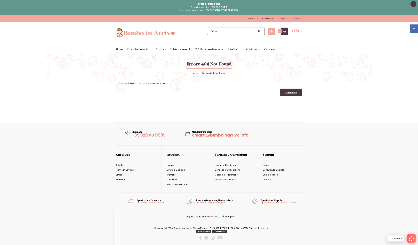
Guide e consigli (271, 174)
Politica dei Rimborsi (225, 179)
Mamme (120, 179)
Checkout (297, 18)
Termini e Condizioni (225, 165)
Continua (291, 92)
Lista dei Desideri (176, 169)
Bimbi (119, 174)
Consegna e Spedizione (228, 169)
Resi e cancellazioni (177, 184)
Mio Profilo (253, 18)
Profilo (170, 165)
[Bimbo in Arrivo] (145, 36)
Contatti (267, 179)
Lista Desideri (268, 18)
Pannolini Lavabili (125, 169)
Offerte (119, 165)
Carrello (283, 18)
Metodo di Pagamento (227, 174)
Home (266, 165)
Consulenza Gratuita (273, 169)
